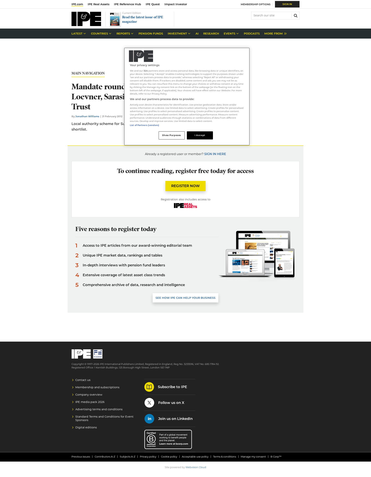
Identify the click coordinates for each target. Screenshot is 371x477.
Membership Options (256, 4)
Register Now (185, 186)
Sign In (287, 4)
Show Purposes (171, 135)
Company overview (88, 394)
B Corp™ (276, 456)
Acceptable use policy (195, 456)
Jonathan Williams (87, 116)
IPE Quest (153, 4)
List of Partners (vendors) (144, 125)
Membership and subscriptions (97, 387)
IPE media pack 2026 (90, 402)
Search (295, 15)
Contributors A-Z (105, 456)
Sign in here (215, 154)
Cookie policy (169, 456)
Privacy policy (148, 456)
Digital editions (86, 427)
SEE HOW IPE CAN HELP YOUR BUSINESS (185, 298)
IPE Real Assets (98, 4)
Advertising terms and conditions (99, 409)
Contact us (82, 380)
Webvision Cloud (196, 467)
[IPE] (86, 25)
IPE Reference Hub (127, 4)
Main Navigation (88, 73)
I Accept (200, 135)
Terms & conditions (224, 456)
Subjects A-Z (127, 456)
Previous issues (80, 456)
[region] (187, 96)
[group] (274, 34)
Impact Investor (175, 4)
